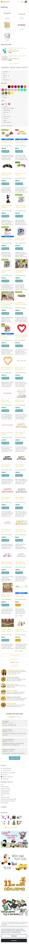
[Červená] (12, 86)
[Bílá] (6, 86)
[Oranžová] (25, 86)
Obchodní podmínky (5, 793)
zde (19, 932)
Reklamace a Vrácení (5, 790)
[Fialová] (15, 86)
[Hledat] (18, 1)
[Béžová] (2, 86)
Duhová (6, 97)
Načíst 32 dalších (14, 655)
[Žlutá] (12, 93)
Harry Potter (7, 112)
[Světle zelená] (18, 89)
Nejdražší (18, 67)
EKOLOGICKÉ (7, 79)
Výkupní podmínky (5, 792)
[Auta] (2, 104)
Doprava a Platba (5, 786)
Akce (5, 73)
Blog (2, 795)
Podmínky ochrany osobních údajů (8, 799)
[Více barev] (2, 93)
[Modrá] (21, 86)
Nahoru (15, 665)
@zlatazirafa (6, 778)
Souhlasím (14, 940)
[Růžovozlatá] (6, 89)
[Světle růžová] (15, 89)
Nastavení (14, 936)
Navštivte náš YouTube (8, 776)
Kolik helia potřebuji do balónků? (8, 801)
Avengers (6, 106)
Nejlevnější (12, 67)
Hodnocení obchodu (14, 713)
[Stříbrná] (9, 89)
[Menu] (25, 1)
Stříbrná (20, 615)
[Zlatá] (9, 93)
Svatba (5, 120)
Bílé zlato (6, 95)
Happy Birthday (8, 110)
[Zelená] (6, 93)
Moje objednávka (4, 802)
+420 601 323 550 (12, 674)
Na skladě (6, 71)
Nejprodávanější (5, 67)
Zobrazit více (14, 758)
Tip (4, 77)
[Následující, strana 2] (14, 659)
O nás (2, 784)
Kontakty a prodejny (5, 788)
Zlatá (16, 615)
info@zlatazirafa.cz (7, 768)
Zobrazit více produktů (14, 63)
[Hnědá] (18, 86)
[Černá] (9, 86)
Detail (18, 605)
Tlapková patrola (8, 122)
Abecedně (24, 67)
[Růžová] (2, 89)
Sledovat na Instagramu (12, 827)
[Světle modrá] (12, 89)
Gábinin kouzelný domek (9, 108)
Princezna (6, 118)
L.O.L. (5, 114)
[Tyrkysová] (25, 89)
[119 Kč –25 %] (21, 587)
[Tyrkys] (21, 89)
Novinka (6, 75)
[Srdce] (9, 104)
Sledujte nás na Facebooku (9, 772)
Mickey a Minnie (7, 116)
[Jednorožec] (6, 104)
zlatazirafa (5, 774)
